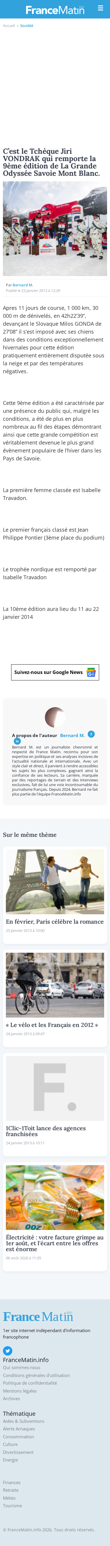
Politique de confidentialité (30, 1383)
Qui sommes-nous (21, 1367)
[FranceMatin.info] (55, 9)
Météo (9, 1498)
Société (26, 25)
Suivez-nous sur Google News (48, 672)
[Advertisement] (55, 87)
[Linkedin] (17, 741)
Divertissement (18, 1452)
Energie (10, 1460)
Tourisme (12, 1505)
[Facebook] (91, 734)
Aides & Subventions (23, 1421)
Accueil (9, 25)
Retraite (10, 1490)
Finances (12, 1482)
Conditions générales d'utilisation (36, 1375)
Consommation (18, 1436)
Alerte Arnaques (19, 1429)
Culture (10, 1444)
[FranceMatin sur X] (7, 1351)
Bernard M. (23, 285)
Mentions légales (20, 1391)
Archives (11, 1398)
